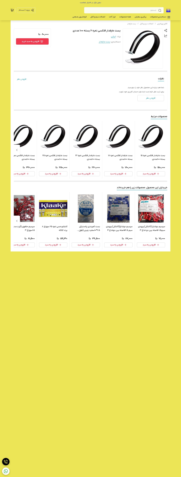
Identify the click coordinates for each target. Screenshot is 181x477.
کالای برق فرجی (162, 24)
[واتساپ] (6, 471)
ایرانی (113, 36)
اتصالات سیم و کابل (146, 24)
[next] (17, 150)
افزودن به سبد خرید (30, 41)
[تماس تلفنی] (6, 461)
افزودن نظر (21, 79)
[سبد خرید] (12, 10)
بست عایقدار (131, 24)
